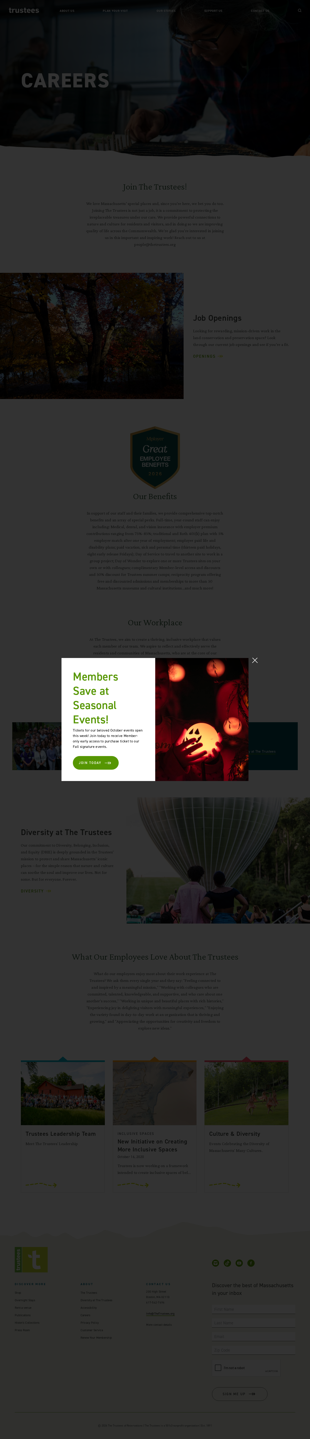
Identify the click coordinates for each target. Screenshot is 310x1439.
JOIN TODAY (90, 763)
